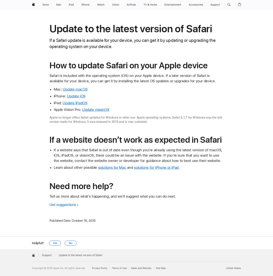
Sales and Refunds (141, 268)
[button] (229, 4)
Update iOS (76, 96)
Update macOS (75, 89)
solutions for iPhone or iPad (156, 167)
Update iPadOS (74, 103)
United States (233, 268)
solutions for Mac (112, 167)
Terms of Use (119, 268)
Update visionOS (95, 109)
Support (47, 255)
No (70, 243)
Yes (55, 243)
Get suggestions (62, 205)
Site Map (161, 268)
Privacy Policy (99, 268)
